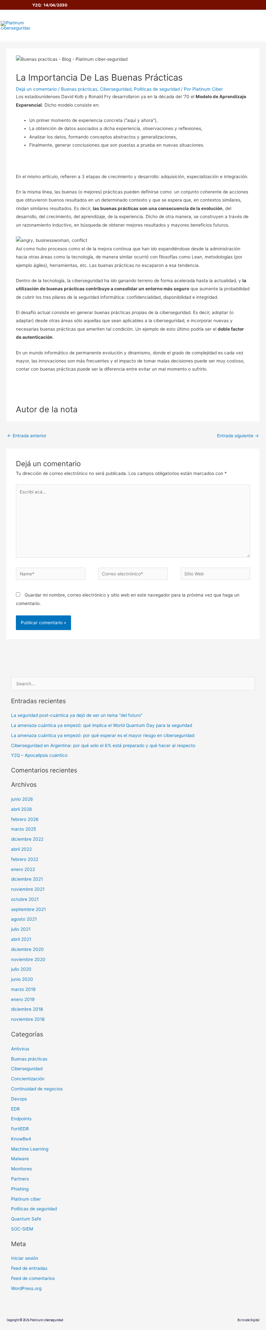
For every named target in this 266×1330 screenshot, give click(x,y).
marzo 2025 (23, 829)
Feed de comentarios (33, 1278)
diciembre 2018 (27, 1009)
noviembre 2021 (27, 889)
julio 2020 (21, 969)
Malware (20, 1158)
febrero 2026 (25, 819)
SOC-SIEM (22, 1228)
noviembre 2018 (27, 1019)
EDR (15, 1109)
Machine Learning (29, 1149)
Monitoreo (21, 1168)
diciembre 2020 (27, 949)
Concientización (27, 1078)
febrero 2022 (24, 859)
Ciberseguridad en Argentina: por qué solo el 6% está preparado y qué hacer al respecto (103, 745)
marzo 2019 (23, 989)
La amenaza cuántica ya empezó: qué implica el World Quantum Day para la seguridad (101, 725)
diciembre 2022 (27, 839)
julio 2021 (20, 929)
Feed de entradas (29, 1268)
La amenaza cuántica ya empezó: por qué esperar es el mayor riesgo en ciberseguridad (102, 735)
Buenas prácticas (79, 89)
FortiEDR (20, 1128)
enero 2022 (23, 869)
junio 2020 (22, 979)
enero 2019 (23, 999)
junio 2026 (22, 799)
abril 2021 (21, 939)
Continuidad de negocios (37, 1088)
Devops (19, 1098)
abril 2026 (21, 809)
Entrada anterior (26, 435)
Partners (20, 1178)
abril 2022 (21, 849)
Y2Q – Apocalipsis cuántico (39, 755)
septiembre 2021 (28, 909)
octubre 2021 (25, 899)
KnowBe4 (21, 1138)
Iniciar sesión (24, 1258)
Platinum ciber (26, 1199)
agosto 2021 (24, 919)
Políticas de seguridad (157, 89)
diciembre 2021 (27, 879)
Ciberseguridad (115, 89)
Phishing (20, 1189)
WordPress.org (26, 1288)
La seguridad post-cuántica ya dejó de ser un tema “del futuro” (76, 715)
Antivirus (20, 1048)
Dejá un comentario (36, 89)
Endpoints (21, 1118)
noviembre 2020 (28, 959)
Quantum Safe (26, 1218)
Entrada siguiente (238, 435)
